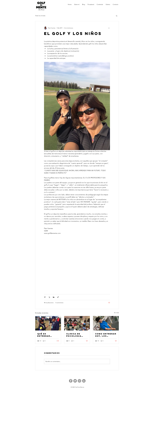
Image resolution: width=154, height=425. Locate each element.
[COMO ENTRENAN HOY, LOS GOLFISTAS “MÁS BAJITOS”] (106, 323)
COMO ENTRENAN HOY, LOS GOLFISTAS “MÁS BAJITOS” (105, 335)
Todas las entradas (40, 15)
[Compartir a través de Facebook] (45, 297)
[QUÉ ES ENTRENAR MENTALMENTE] (48, 323)
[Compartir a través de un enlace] (58, 297)
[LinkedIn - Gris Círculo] (84, 381)
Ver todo (116, 312)
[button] (116, 15)
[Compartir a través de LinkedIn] (53, 297)
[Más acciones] (109, 28)
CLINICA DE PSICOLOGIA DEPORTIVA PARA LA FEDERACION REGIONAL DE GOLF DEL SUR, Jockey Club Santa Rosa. (76, 335)
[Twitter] (75, 381)
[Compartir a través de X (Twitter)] (49, 297)
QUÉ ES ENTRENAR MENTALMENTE (46, 335)
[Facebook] (70, 381)
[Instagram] (79, 381)
